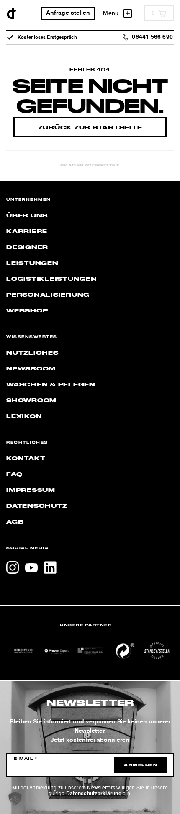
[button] (15, 799)
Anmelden (140, 765)
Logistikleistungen (51, 279)
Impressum (30, 490)
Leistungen (32, 263)
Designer (27, 247)
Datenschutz (36, 506)
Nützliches (32, 352)
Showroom (31, 400)
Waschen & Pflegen (50, 384)
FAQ (14, 474)
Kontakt (25, 458)
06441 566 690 (152, 37)
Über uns (27, 215)
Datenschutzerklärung (93, 793)
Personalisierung (48, 294)
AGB (14, 521)
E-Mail (25, 759)
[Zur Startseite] (11, 13)
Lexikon (24, 416)
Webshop (27, 310)
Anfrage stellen (68, 13)
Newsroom (31, 368)
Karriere (26, 231)
